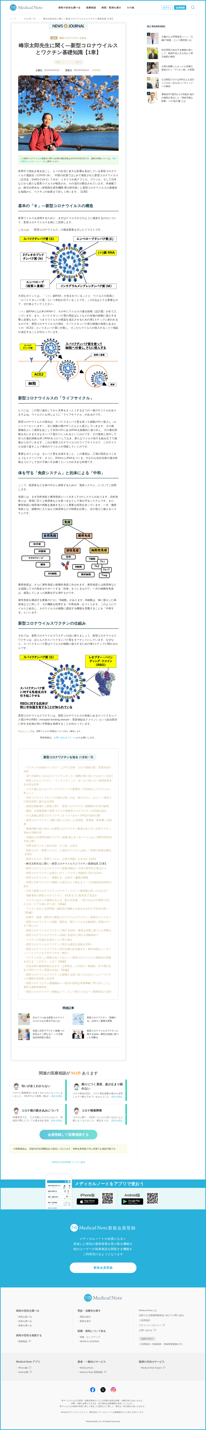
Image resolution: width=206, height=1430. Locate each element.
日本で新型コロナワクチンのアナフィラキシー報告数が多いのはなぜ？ (67, 890)
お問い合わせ (145, 1330)
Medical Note (86, 1367)
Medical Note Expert (151, 1367)
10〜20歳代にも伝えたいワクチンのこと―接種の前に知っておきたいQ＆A (69, 776)
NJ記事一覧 (30, 19)
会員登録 (180, 7)
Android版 (23, 1372)
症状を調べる (25, 1321)
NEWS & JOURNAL (90, 1341)
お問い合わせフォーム (65, 737)
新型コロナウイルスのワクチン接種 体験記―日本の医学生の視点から (66, 868)
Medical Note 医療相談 (91, 1372)
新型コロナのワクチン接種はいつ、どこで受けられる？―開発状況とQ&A (68, 991)
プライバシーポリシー (150, 1325)
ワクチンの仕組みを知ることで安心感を (49, 939)
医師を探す (85, 1321)
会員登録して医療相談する (68, 1134)
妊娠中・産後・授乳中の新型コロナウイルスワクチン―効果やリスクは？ (68, 917)
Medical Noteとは (148, 1310)
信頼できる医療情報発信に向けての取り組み (161, 1315)
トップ (13, 19)
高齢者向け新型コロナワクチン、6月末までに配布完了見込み (61, 895)
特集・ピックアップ (90, 1337)
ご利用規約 (144, 1320)
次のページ (25, 731)
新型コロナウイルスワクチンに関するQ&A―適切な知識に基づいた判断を (68, 930)
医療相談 (91, 7)
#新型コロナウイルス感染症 (68, 62)
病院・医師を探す (111, 7)
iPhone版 (23, 1367)
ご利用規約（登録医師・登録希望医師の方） (161, 1344)
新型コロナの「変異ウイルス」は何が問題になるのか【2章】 (61, 859)
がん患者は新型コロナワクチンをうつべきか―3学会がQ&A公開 (63, 815)
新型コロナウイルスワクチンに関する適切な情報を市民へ (59, 944)
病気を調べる (25, 1316)
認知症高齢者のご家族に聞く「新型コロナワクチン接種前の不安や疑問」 (68, 806)
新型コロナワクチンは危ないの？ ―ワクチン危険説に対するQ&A (64, 873)
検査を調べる (25, 1325)
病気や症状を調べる (69, 7)
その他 (130, 7)
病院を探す (85, 1316)
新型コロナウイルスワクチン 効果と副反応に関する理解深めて (62, 935)
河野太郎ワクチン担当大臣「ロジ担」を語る (52, 845)
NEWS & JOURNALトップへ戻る (68, 1162)
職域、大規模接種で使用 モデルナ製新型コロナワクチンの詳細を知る (66, 810)
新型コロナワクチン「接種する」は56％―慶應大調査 (57, 877)
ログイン (167, 7)
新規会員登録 (103, 1267)
